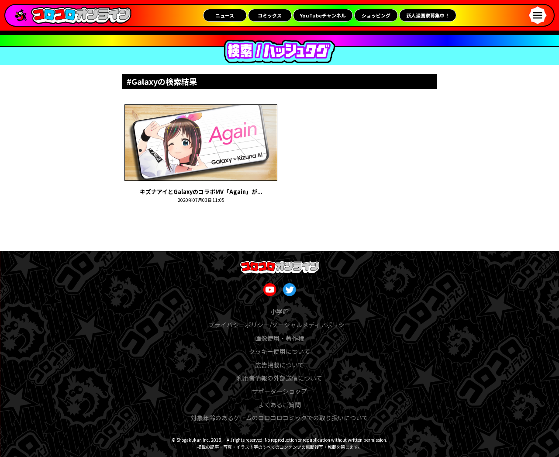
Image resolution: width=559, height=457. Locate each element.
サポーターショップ (279, 391)
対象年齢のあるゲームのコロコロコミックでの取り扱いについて (279, 417)
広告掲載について (279, 364)
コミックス (270, 15)
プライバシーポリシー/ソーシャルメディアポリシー (279, 324)
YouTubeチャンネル (323, 15)
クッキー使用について (279, 351)
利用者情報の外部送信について (279, 378)
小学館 (279, 311)
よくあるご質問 (279, 404)
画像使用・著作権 (279, 338)
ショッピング (376, 15)
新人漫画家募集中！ (427, 15)
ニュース (224, 15)
